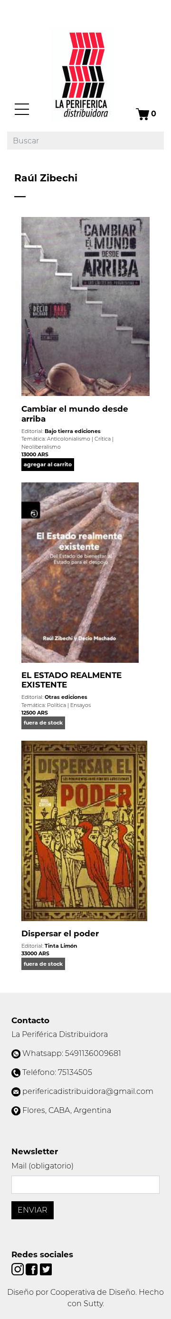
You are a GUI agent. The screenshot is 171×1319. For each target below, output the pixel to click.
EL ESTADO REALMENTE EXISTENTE (71, 679)
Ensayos (80, 705)
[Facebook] (32, 1268)
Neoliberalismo (41, 446)
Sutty (93, 1303)
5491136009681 (93, 1053)
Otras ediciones (66, 697)
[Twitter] (46, 1268)
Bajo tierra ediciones (73, 431)
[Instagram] (18, 1268)
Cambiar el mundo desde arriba (74, 413)
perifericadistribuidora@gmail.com (87, 1091)
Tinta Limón (61, 945)
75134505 (75, 1072)
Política (56, 705)
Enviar (33, 1210)
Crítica (103, 438)
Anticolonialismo (68, 438)
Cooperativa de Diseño (92, 1292)
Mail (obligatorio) (42, 1165)
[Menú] (22, 109)
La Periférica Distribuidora (59, 1034)
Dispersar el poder (60, 933)
